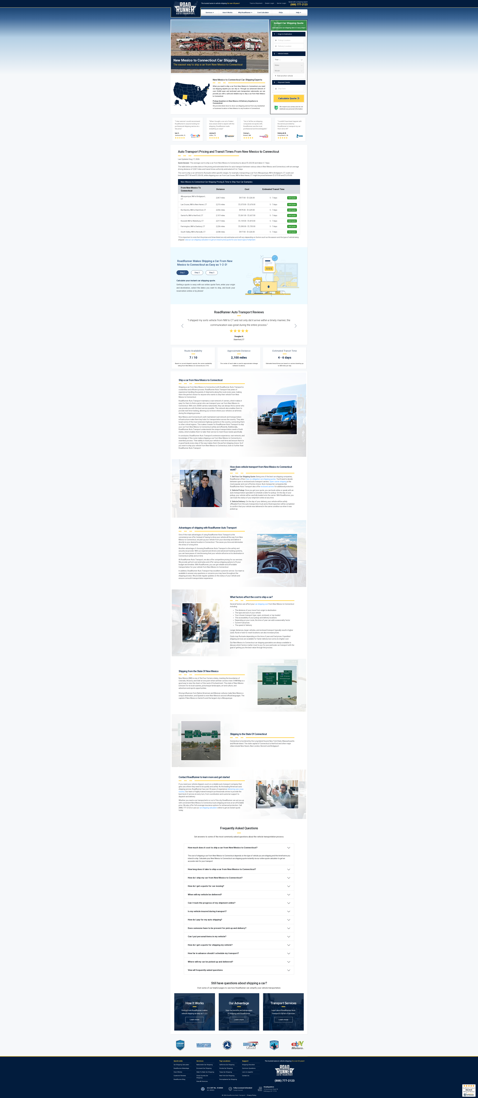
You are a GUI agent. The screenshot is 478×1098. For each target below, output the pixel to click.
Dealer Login (269, 3)
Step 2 (197, 273)
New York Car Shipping (226, 1075)
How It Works (227, 12)
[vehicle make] (288, 65)
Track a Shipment (256, 3)
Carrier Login (281, 3)
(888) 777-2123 (298, 4)
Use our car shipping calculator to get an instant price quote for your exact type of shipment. (220, 240)
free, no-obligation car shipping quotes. (261, 479)
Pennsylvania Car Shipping (228, 1079)
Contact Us (245, 1075)
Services (209, 12)
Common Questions (248, 1068)
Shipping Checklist (248, 1065)
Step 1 (182, 273)
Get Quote (292, 198)
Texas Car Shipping (225, 1072)
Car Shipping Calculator (181, 1065)
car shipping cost (261, 604)
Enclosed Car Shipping (203, 1068)
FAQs (281, 12)
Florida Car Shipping (226, 1068)
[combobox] (288, 40)
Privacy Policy (251, 1095)
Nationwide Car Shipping (204, 1065)
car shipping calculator (208, 808)
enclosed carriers (267, 487)
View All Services (202, 1081)
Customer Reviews (180, 1075)
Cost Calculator (263, 12)
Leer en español (247, 1072)
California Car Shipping (226, 1065)
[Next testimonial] (296, 325)
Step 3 (211, 273)
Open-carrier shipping (278, 482)
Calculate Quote (287, 98)
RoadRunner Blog (179, 1079)
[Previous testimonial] (182, 325)
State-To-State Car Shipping (205, 1072)
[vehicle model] (288, 70)
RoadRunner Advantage (181, 1068)
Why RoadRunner (244, 12)
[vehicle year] (288, 59)
